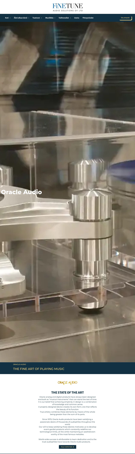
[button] (10, 18)
